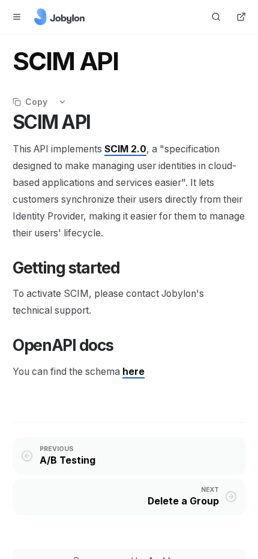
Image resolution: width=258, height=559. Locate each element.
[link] (133, 371)
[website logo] (59, 16)
